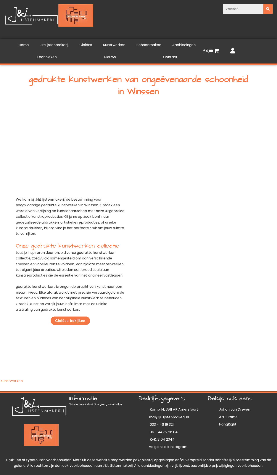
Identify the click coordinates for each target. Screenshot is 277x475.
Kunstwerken (114, 44)
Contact (170, 56)
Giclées (85, 44)
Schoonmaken (149, 44)
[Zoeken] (268, 9)
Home (24, 44)
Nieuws (110, 56)
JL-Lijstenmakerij (54, 44)
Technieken (47, 56)
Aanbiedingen (184, 44)
